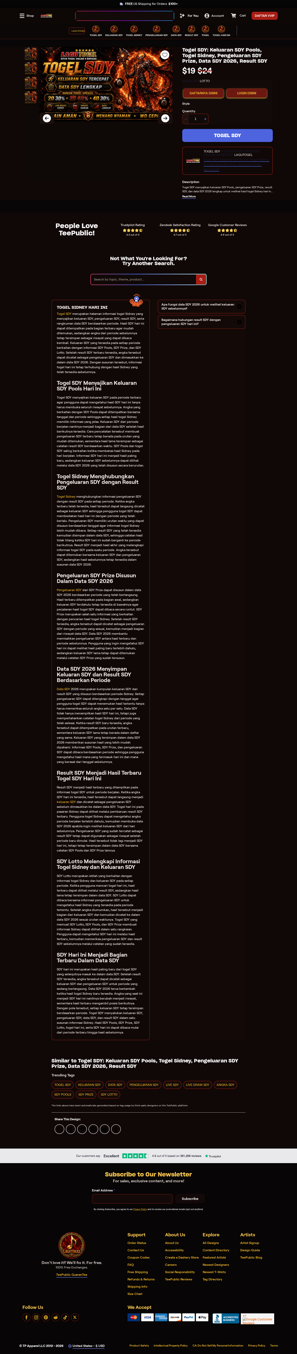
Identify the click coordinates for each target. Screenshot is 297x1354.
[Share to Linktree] (82, 1129)
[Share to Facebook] (71, 1129)
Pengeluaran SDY (69, 590)
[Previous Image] (47, 118)
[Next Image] (165, 118)
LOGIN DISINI (246, 93)
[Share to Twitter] (59, 1129)
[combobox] (120, 15)
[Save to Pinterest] (93, 1129)
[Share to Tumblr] (116, 1129)
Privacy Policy (140, 1209)
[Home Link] (46, 15)
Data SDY (63, 689)
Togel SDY (64, 313)
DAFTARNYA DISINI (203, 93)
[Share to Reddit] (105, 1129)
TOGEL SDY (227, 135)
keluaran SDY (66, 802)
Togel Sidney (66, 496)
